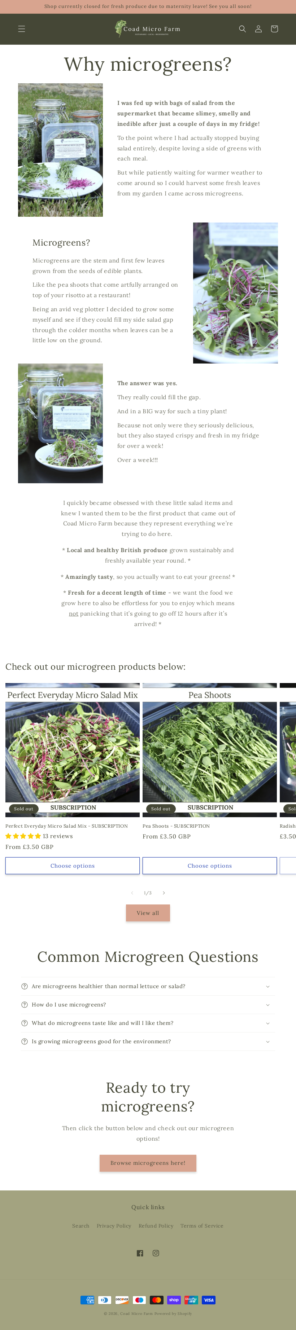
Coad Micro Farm (136, 1313)
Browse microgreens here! (148, 1162)
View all (148, 913)
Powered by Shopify (173, 1313)
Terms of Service (202, 1226)
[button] (22, 29)
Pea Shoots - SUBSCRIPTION (176, 826)
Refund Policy (156, 1226)
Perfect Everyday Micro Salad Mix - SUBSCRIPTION (66, 826)
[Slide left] (132, 893)
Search (81, 1226)
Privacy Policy (114, 1226)
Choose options (73, 865)
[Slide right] (164, 893)
